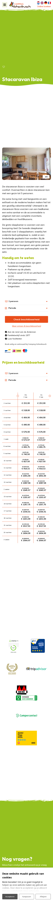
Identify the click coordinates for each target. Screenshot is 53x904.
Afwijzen (43, 896)
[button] (16, 178)
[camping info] (13, 645)
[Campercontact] (26, 715)
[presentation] (5, 163)
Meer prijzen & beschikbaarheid (26, 326)
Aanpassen (26, 896)
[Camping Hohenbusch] (20, 5)
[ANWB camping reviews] (38, 645)
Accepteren (9, 896)
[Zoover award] (12, 668)
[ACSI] (21, 689)
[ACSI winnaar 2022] (26, 697)
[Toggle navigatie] (4, 4)
